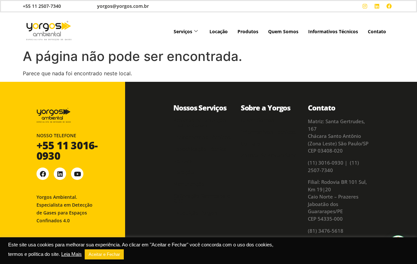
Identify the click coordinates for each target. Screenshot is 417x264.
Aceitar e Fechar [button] (104, 254)
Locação (218, 31)
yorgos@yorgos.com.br (123, 6)
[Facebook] (389, 6)
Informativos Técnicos (333, 31)
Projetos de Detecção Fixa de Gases (199, 123)
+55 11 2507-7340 (42, 6)
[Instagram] (365, 6)
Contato (377, 31)
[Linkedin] (377, 6)
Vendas (182, 160)
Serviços (183, 31)
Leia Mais (71, 254)
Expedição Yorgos (195, 212)
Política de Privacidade (268, 155)
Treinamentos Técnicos (202, 137)
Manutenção (189, 184)
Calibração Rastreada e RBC (201, 198)
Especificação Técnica (199, 149)
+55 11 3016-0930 (66, 150)
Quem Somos (283, 31)
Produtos (247, 31)
